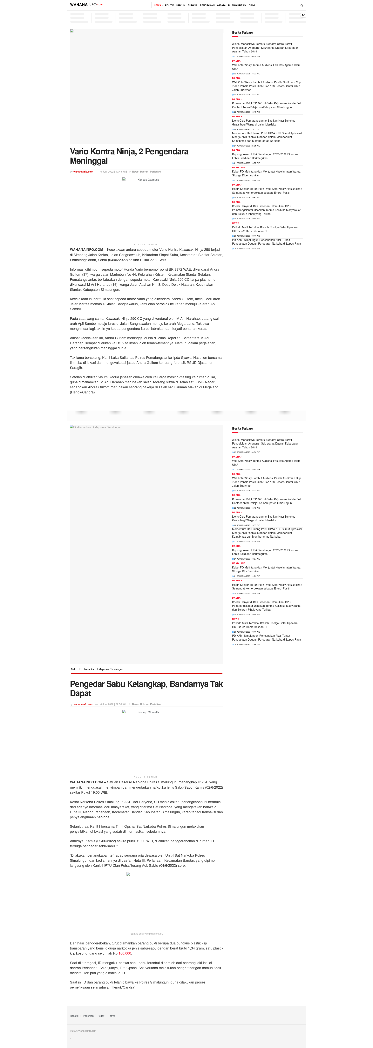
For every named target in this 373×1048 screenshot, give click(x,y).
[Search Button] (302, 5)
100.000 (125, 953)
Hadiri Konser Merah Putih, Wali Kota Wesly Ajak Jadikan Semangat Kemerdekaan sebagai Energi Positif (267, 190)
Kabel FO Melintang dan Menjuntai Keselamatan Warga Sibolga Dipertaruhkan (266, 173)
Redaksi (74, 1015)
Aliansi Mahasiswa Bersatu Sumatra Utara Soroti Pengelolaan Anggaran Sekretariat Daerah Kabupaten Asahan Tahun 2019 (265, 47)
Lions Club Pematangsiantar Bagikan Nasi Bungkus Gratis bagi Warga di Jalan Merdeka (263, 122)
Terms (111, 1015)
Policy (101, 1015)
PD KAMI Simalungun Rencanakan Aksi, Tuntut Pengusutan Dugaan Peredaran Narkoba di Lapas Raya (266, 242)
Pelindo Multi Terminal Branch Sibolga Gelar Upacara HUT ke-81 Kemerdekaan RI (265, 229)
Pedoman (88, 1015)
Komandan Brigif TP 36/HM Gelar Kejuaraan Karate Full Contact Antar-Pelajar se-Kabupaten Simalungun (266, 105)
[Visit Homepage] (86, 5)
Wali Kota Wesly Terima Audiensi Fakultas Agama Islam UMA (266, 67)
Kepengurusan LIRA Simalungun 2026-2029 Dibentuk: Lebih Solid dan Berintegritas (265, 156)
